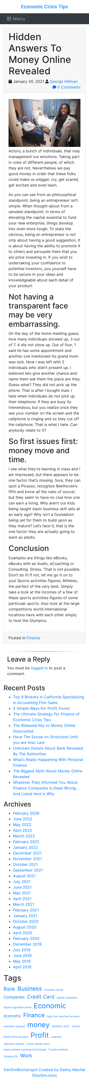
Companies (14, 997)
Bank (9, 989)
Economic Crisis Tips (44, 6)
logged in (39, 668)
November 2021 (27, 858)
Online (76, 1026)
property (56, 1036)
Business (30, 988)
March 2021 (23, 904)
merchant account (14, 1026)
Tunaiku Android (58, 1049)
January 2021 (25, 915)
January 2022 (25, 847)
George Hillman (64, 81)
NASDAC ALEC (61, 1026)
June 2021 (22, 887)
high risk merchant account (63, 1016)
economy (12, 1015)
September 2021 (28, 870)
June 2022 (22, 818)
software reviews (14, 1043)
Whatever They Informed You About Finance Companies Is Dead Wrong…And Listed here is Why (46, 788)
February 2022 (26, 841)
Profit (40, 1035)
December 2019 (27, 944)
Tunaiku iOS (11, 1056)
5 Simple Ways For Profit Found (41, 708)
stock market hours (38, 1043)
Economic (50, 1006)
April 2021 (22, 898)
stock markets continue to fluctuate (25, 1049)
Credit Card (40, 997)
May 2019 (22, 961)
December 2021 (27, 853)
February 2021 (26, 910)
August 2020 (24, 927)
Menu (18, 19)
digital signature (67, 997)
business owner (53, 989)
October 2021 (25, 864)
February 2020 (26, 938)
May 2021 (22, 893)
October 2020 (25, 921)
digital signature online (17, 1007)
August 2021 (24, 875)
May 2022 (22, 824)
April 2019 (22, 967)
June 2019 (22, 955)
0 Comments (68, 87)
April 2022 (22, 830)
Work (26, 1056)
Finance (33, 637)
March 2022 (24, 836)
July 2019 (21, 949)
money (38, 1025)
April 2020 (22, 932)
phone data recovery (16, 1036)
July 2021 (21, 881)
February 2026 (26, 813)
